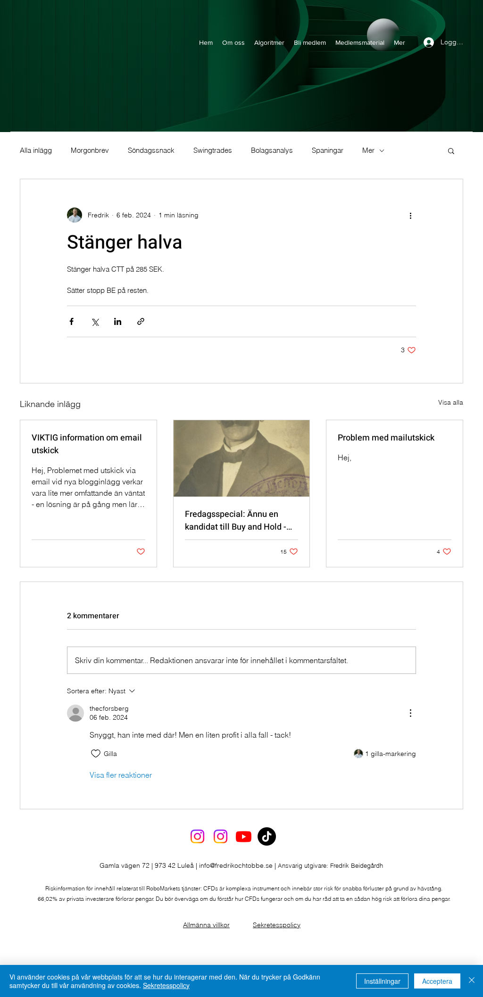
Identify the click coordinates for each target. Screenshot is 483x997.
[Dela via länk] (140, 321)
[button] (451, 150)
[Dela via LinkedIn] (117, 321)
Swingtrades (212, 150)
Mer (368, 150)
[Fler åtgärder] (410, 215)
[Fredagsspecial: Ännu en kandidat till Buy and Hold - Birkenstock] (242, 458)
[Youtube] (243, 836)
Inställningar (382, 981)
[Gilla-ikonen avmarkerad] (96, 753)
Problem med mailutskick (386, 438)
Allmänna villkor (206, 925)
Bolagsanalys (272, 150)
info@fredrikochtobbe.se (236, 865)
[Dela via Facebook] (71, 321)
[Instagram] (197, 836)
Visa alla (450, 402)
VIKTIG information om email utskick (87, 444)
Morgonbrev (90, 150)
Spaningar (327, 150)
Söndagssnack (151, 150)
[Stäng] (471, 980)
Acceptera (437, 981)
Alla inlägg (36, 150)
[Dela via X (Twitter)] (94, 321)
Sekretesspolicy (276, 925)
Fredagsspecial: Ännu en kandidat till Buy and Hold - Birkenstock (235, 520)
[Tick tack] (267, 836)
